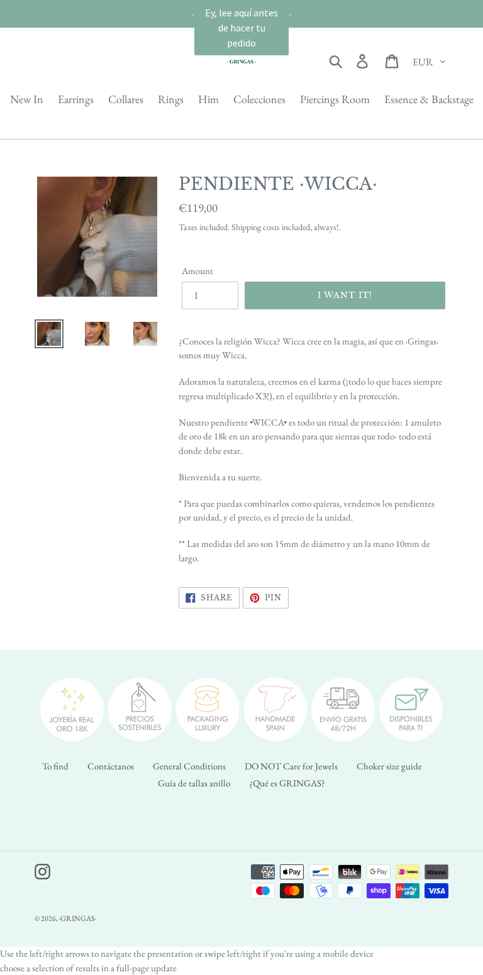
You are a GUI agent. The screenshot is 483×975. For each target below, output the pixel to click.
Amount (197, 271)
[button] (241, 27)
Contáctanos (110, 766)
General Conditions (189, 766)
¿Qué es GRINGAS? (287, 783)
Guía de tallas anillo (194, 783)
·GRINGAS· (77, 918)
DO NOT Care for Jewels (291, 766)
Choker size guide (389, 766)
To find (55, 766)
